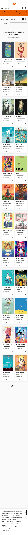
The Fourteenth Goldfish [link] (7, 287)
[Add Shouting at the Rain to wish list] (13, 66)
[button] (23, 20)
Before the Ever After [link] (20, 59)
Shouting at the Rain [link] (7, 59)
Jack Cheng (6, 374)
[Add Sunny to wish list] (26, 180)
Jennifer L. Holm (7, 289)
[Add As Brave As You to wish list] (13, 323)
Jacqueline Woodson (21, 61)
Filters (3, 28)
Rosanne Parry (7, 118)
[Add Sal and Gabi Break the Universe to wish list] (13, 180)
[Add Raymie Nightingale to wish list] (26, 323)
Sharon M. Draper (7, 146)
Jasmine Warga (7, 346)
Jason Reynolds (20, 175)
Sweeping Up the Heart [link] (7, 87)
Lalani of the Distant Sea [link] (20, 201)
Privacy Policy (19, 513)
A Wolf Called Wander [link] (7, 116)
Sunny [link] (17, 173)
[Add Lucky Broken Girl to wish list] (13, 237)
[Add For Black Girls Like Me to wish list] (26, 351)
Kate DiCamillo (20, 317)
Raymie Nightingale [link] (20, 315)
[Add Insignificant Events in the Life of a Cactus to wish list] (26, 237)
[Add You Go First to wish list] (26, 152)
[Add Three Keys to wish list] (13, 266)
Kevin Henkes (7, 89)
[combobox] (10, 8)
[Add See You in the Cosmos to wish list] (13, 380)
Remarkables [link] (19, 116)
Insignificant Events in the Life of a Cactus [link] (20, 230)
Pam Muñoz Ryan (7, 203)
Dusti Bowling (20, 232)
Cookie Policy (5, 530)
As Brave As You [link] (7, 315)
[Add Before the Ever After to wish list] (26, 66)
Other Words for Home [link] (7, 344)
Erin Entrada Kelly (20, 146)
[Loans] (22, 8)
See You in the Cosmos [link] (7, 372)
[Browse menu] (25, 8)
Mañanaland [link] (6, 201)
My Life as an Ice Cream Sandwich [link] (20, 287)
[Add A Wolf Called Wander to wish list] (13, 123)
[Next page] (17, 386)
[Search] (2, 8)
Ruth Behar (6, 232)
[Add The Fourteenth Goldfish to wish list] (13, 294)
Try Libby (6, 12)
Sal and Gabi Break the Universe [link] (7, 173)
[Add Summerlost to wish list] (26, 95)
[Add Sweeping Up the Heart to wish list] (13, 95)
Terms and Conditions (7, 513)
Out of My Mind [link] (7, 144)
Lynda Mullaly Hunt (8, 61)
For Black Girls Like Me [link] (20, 344)
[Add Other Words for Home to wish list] (13, 351)
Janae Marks (19, 374)
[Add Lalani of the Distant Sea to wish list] (26, 209)
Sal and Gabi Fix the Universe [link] (20, 258)
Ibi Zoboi (18, 289)
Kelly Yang (6, 260)
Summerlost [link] (19, 87)
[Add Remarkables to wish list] (26, 123)
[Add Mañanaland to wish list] (13, 209)
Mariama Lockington (21, 346)
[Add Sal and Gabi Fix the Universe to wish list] (26, 266)
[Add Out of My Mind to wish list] (13, 152)
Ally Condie (19, 89)
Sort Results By (5, 23)
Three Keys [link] (5, 258)
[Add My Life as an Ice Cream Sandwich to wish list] (26, 294)
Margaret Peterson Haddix (21, 118)
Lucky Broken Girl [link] (7, 230)
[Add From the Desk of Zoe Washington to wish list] (26, 380)
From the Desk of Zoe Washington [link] (20, 372)
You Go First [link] (19, 144)
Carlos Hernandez (7, 175)
